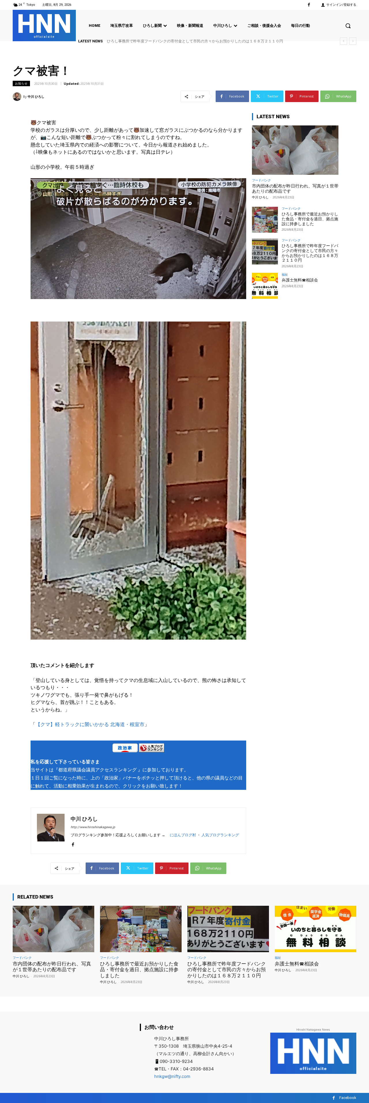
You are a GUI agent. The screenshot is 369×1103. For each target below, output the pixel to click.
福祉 (285, 274)
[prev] (343, 41)
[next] (352, 41)
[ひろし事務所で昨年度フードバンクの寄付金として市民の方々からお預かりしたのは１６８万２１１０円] (265, 251)
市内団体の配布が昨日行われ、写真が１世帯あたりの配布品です (52, 966)
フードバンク (261, 180)
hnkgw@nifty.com (172, 1076)
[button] (348, 25)
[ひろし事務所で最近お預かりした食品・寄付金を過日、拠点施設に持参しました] (265, 220)
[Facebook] (308, 4)
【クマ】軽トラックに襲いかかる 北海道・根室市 (89, 724)
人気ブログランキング (220, 835)
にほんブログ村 (183, 835)
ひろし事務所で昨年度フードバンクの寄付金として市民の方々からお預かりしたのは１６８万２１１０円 (310, 252)
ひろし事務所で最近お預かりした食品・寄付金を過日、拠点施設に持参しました (310, 219)
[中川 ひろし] (18, 96)
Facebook (347, 1098)
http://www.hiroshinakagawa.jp (93, 827)
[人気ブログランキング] (151, 749)
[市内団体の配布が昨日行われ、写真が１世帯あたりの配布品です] (295, 150)
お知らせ (21, 83)
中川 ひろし (36, 96)
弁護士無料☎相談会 (124, 41)
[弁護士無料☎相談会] (265, 286)
